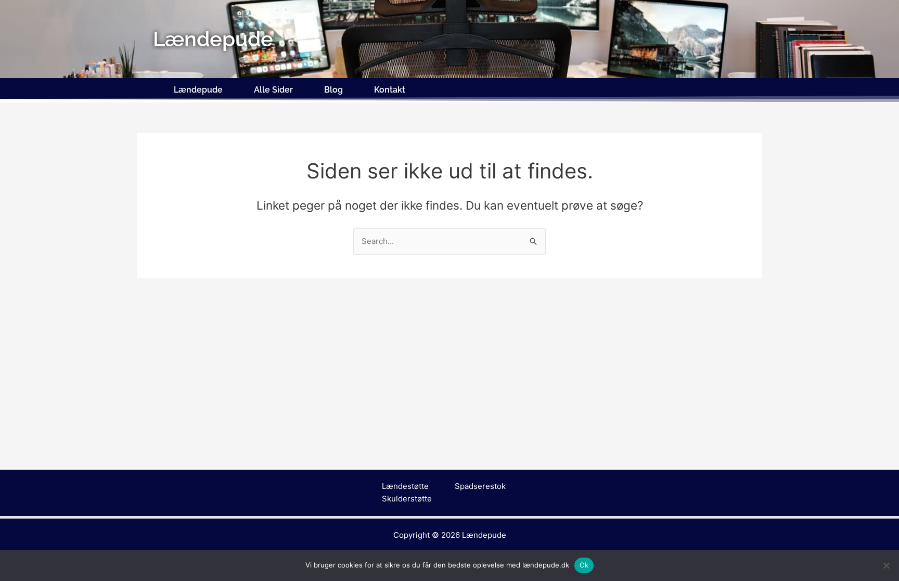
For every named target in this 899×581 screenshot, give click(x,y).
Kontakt (389, 90)
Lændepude (198, 90)
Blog (333, 90)
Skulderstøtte (407, 498)
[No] (886, 565)
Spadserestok (480, 486)
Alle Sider (273, 90)
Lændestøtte (405, 486)
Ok (584, 565)
